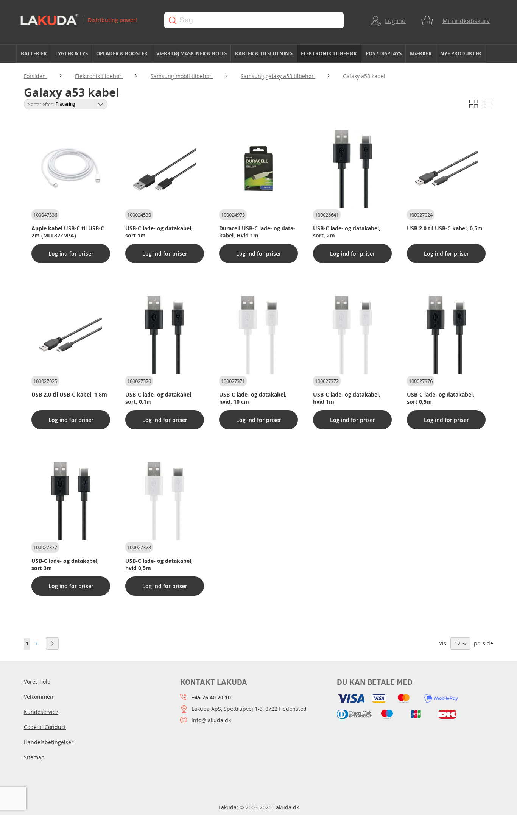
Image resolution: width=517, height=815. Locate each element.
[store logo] (85, 20)
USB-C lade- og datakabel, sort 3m (65, 564)
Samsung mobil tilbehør (182, 76)
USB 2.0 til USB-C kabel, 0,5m (445, 228)
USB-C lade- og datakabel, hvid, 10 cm (253, 398)
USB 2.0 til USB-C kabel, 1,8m (69, 394)
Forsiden (35, 76)
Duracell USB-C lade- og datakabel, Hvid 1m (257, 232)
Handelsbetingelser (48, 742)
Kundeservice (41, 711)
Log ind (395, 21)
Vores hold (37, 681)
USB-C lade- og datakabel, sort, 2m (346, 232)
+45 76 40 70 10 (211, 697)
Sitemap (34, 757)
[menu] (258, 54)
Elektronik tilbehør (99, 76)
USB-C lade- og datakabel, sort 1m (159, 232)
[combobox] (254, 20)
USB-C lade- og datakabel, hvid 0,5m (159, 564)
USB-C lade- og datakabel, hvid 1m (346, 398)
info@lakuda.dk (211, 720)
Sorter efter (40, 104)
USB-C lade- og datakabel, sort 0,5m (440, 398)
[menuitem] (34, 53)
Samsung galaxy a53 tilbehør (278, 76)
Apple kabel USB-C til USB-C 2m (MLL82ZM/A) (67, 232)
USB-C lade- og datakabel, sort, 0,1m (159, 398)
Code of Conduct (45, 727)
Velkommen (38, 696)
